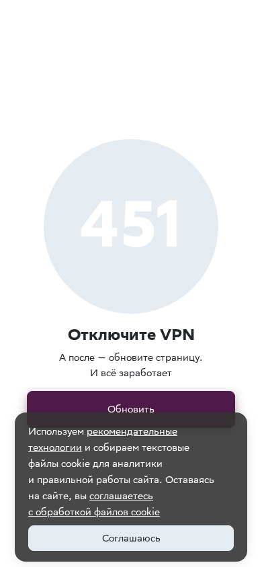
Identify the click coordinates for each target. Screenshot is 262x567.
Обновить (131, 408)
